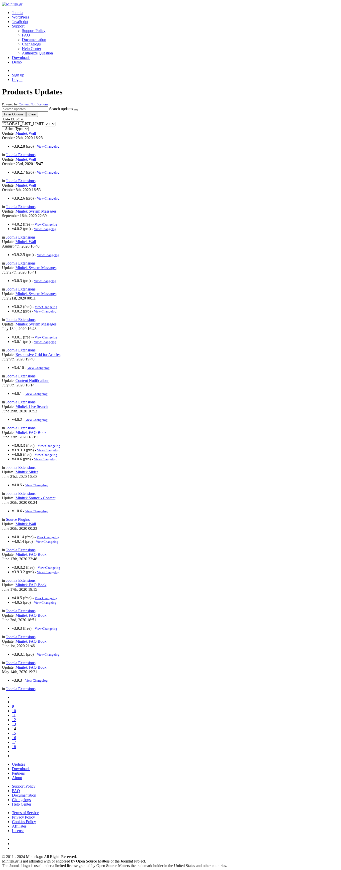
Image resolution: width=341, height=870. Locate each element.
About (17, 778)
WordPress (20, 17)
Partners (18, 773)
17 (14, 742)
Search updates (61, 109)
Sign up (18, 75)
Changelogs (31, 44)
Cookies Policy (24, 822)
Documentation (34, 39)
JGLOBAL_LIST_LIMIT (23, 124)
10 (14, 711)
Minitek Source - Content (35, 498)
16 (14, 738)
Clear (32, 114)
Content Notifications (32, 380)
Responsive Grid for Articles (37, 354)
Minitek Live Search (31, 406)
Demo (17, 62)
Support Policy (33, 30)
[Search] (76, 110)
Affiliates (19, 826)
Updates (18, 764)
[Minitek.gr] (12, 4)
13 (14, 724)
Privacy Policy (23, 817)
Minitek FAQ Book (30, 432)
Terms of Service (25, 813)
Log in (17, 79)
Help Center (31, 48)
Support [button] (18, 26)
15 (14, 733)
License (18, 831)
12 (14, 720)
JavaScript (20, 21)
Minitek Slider (26, 472)
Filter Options (13, 114)
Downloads (21, 57)
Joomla (17, 12)
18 (14, 747)
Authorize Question (37, 53)
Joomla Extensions (20, 155)
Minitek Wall (25, 133)
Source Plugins (18, 519)
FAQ (26, 35)
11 (14, 715)
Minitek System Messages (35, 211)
